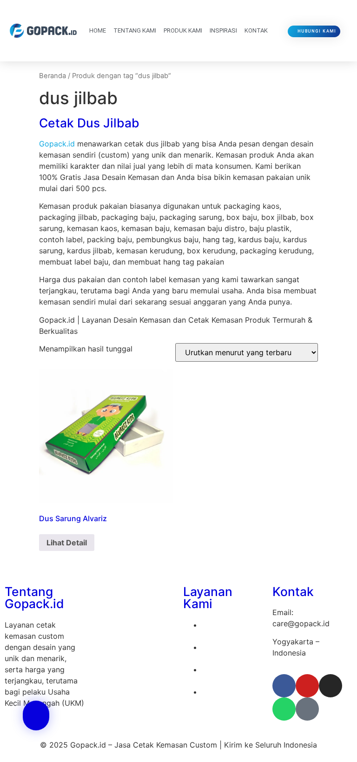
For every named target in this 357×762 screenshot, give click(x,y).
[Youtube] (307, 685)
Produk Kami (183, 30)
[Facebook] (284, 685)
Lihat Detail (66, 542)
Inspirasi (223, 30)
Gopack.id (57, 143)
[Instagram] (330, 685)
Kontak (256, 30)
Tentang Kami (134, 30)
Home (97, 30)
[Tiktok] (307, 709)
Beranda (52, 76)
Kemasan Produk (231, 691)
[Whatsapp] (284, 709)
